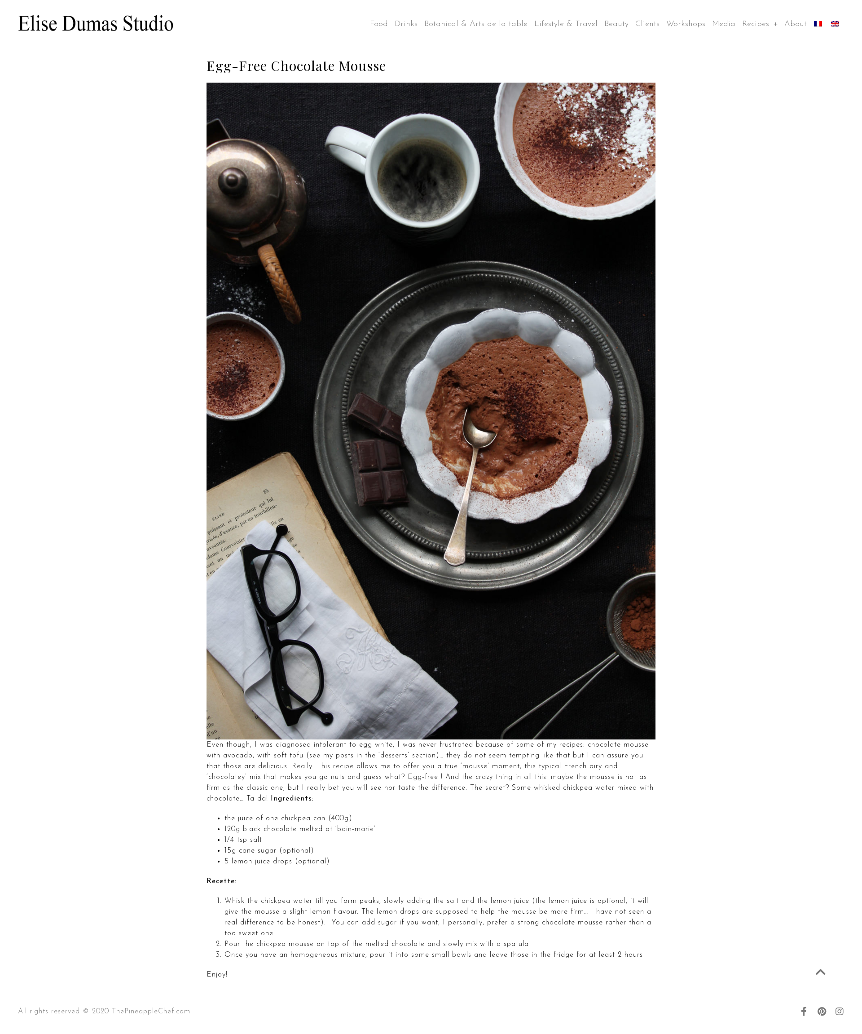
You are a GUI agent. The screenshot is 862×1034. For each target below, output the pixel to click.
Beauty (616, 24)
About (795, 24)
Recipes (755, 24)
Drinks (406, 24)
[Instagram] (839, 1011)
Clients (647, 24)
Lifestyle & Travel (566, 24)
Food (379, 24)
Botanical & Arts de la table (476, 24)
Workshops (685, 24)
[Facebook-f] (803, 1011)
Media (723, 24)
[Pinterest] (821, 1011)
